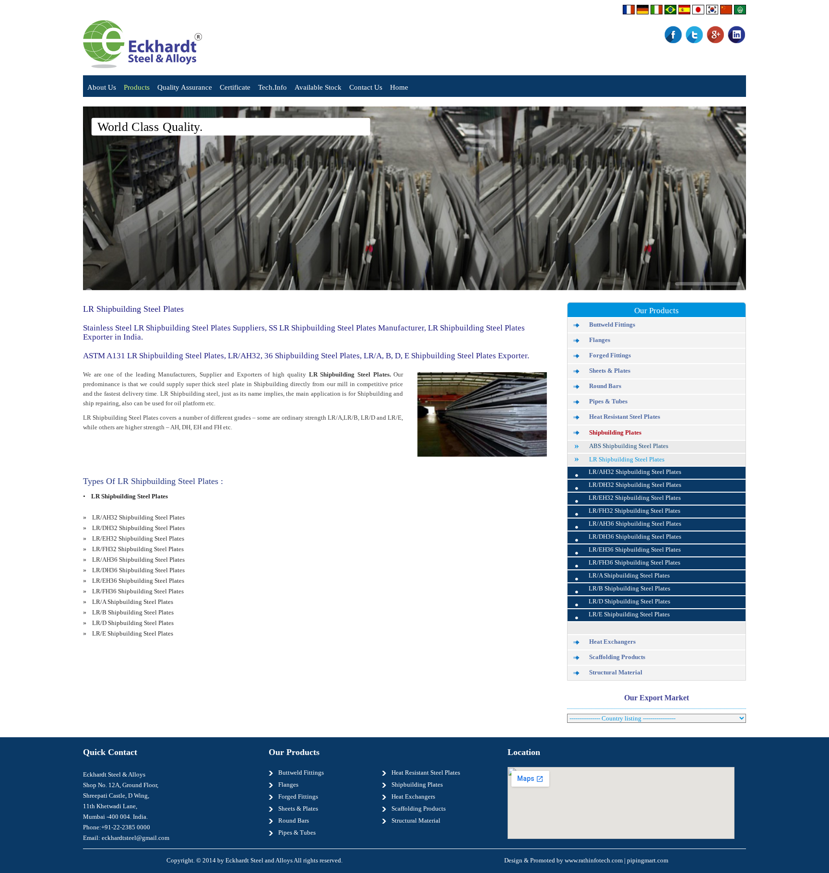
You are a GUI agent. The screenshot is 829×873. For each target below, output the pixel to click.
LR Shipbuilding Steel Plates (626, 459)
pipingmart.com (647, 860)
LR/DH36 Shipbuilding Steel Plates (138, 570)
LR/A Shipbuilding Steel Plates (132, 602)
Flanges (599, 340)
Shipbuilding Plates (615, 432)
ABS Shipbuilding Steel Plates (628, 446)
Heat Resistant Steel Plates (624, 416)
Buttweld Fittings (612, 324)
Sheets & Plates (609, 370)
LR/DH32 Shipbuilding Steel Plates (138, 528)
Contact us (365, 87)
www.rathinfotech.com (594, 860)
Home (399, 87)
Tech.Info (272, 87)
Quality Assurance (184, 87)
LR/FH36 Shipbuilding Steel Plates (138, 591)
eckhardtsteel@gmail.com (135, 837)
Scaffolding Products (617, 657)
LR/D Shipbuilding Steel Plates (133, 623)
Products (137, 87)
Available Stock (318, 87)
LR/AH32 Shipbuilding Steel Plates (138, 517)
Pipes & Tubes (608, 401)
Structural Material (615, 672)
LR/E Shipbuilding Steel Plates (132, 633)
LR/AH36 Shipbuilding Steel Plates (138, 559)
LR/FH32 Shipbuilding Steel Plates (138, 549)
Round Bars (605, 386)
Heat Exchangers (612, 641)
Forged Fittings (610, 355)
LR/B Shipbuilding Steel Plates (133, 612)
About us (101, 87)
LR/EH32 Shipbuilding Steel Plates (138, 538)
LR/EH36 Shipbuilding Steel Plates (138, 581)
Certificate (235, 87)
